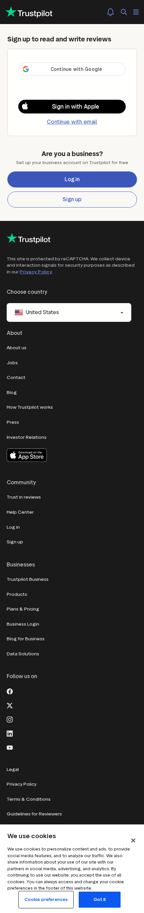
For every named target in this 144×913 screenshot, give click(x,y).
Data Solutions (23, 654)
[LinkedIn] (10, 733)
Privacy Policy (36, 272)
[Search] (124, 12)
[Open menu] (136, 12)
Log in (13, 527)
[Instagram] (10, 719)
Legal (13, 769)
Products (17, 594)
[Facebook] (10, 691)
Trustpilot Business (28, 579)
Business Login (23, 624)
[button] (72, 106)
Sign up (15, 542)
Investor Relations (27, 437)
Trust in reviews (24, 497)
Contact (16, 377)
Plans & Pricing (23, 609)
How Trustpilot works (30, 407)
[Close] (133, 840)
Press (13, 422)
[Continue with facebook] (72, 81)
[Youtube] (10, 747)
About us (16, 348)
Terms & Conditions (29, 799)
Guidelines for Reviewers (34, 814)
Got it (99, 899)
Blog (12, 392)
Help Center (20, 512)
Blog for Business (26, 639)
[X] (10, 705)
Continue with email (72, 122)
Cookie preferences (46, 899)
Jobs (12, 363)
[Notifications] (110, 12)
